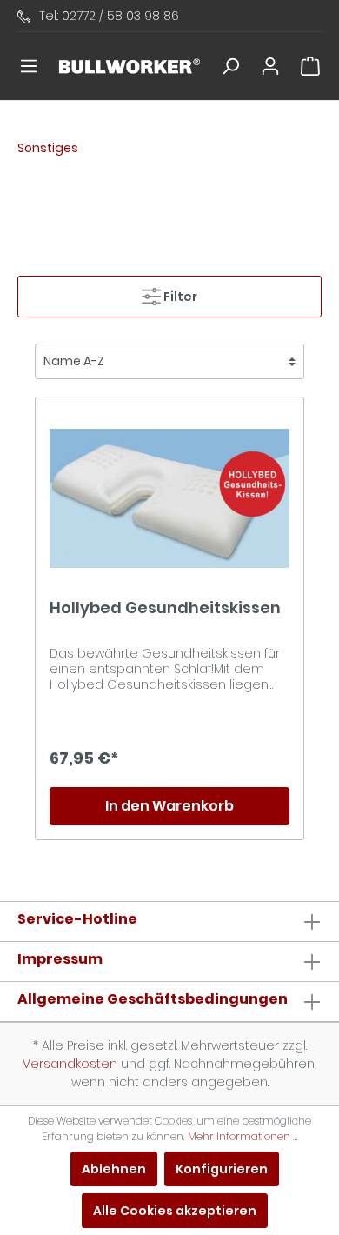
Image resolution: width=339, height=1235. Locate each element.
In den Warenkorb (169, 806)
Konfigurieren (222, 1169)
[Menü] (29, 66)
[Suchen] (230, 66)
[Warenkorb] (310, 66)
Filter (179, 296)
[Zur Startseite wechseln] (129, 66)
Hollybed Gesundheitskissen (165, 608)
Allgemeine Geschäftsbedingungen (152, 999)
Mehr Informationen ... (243, 1136)
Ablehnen (114, 1169)
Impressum (60, 959)
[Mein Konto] (270, 66)
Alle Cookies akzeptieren (174, 1210)
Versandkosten (70, 1063)
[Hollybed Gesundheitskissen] (169, 498)
